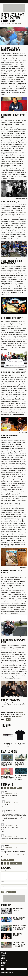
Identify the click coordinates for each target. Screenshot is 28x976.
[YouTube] (25, 965)
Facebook (22, 714)
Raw (6, 824)
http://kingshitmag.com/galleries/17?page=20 (12, 854)
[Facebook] (17, 965)
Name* (3, 881)
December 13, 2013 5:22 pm (11, 825)
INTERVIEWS (4, 956)
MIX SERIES (4, 960)
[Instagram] (22, 965)
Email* (2, 886)
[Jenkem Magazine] (14, 1)
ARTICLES (3, 24)
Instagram (19, 716)
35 (8, 24)
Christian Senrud (16, 23)
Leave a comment (6, 868)
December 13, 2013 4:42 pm (11, 793)
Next (17, 788)
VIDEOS (3, 958)
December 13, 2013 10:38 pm (12, 802)
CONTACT (3, 963)
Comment (4, 870)
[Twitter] (19, 965)
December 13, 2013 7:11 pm (11, 847)
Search (2, 969)
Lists (8, 719)
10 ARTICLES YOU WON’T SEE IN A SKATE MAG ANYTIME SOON (12, 18)
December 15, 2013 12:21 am (12, 812)
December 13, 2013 (5, 23)
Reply (2, 797)
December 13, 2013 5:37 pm (11, 836)
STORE (2, 965)
